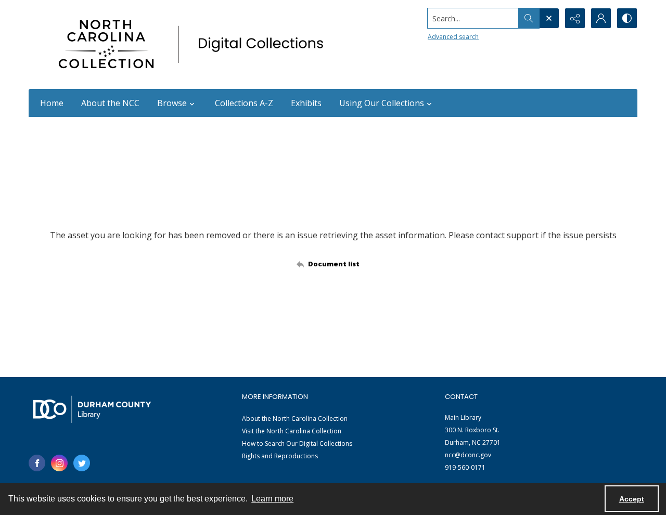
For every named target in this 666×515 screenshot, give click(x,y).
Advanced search (453, 36)
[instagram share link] (59, 463)
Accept (631, 499)
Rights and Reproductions (280, 456)
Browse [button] (172, 103)
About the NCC (110, 103)
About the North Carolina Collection (295, 418)
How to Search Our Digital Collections (297, 443)
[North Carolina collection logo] (194, 44)
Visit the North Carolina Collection (291, 431)
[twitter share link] (81, 463)
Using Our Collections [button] (381, 103)
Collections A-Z (244, 103)
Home (51, 103)
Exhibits (306, 103)
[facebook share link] (37, 463)
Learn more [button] (272, 498)
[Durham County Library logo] (92, 409)
